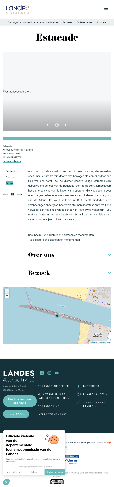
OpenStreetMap (104, 342)
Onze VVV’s (16, 414)
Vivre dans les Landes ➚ (94, 404)
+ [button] (7, 291)
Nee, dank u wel (13, 472)
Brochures (91, 386)
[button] (6, 482)
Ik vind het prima (54, 472)
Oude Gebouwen (84, 22)
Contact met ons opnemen (20, 401)
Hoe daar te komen (12, 161)
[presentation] (49, 125)
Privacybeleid (88, 442)
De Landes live (48, 406)
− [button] (7, 296)
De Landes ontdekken (53, 386)
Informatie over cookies (66, 442)
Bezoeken (67, 22)
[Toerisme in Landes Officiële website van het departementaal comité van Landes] (17, 9)
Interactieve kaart (52, 414)
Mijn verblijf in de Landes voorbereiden (40, 22)
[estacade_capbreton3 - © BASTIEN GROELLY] (57, 91)
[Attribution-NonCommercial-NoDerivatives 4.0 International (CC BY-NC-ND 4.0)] (57, 481)
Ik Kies (34, 472)
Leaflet (92, 342)
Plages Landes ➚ (95, 394)
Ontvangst (13, 22)
